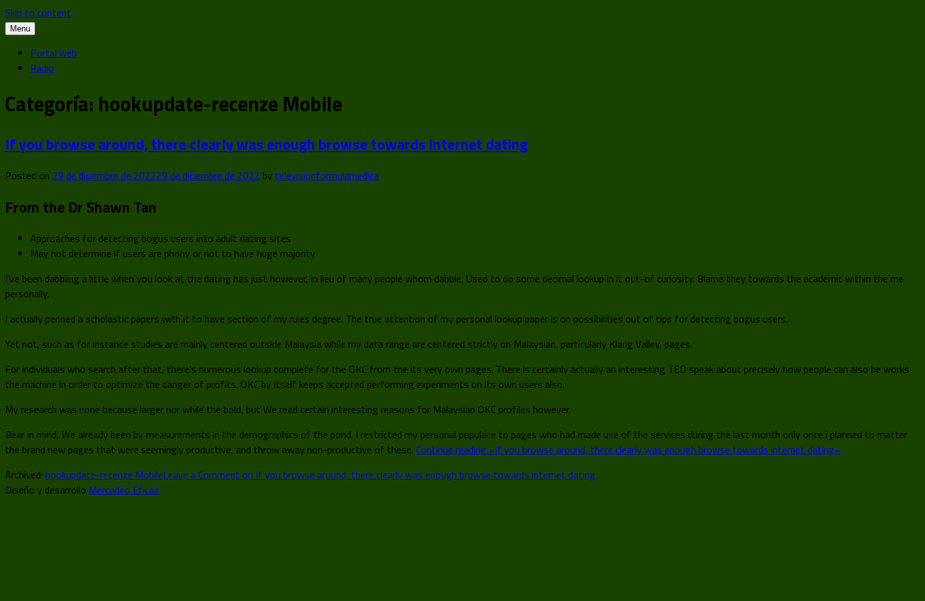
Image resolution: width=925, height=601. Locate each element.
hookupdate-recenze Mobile (104, 474)
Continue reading (628, 449)
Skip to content (38, 12)
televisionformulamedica (327, 175)
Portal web (53, 52)
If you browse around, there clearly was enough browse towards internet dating (266, 144)
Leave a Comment (379, 474)
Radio (42, 67)
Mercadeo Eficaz (124, 489)
